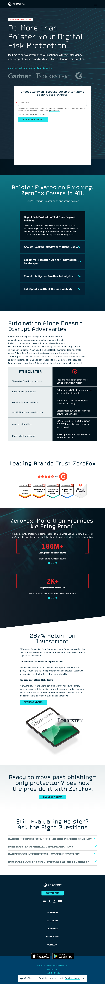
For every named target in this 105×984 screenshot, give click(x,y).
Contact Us (52, 893)
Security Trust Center (52, 973)
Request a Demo (33, 702)
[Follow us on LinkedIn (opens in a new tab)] (44, 901)
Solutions (52, 921)
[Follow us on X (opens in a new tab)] (49, 901)
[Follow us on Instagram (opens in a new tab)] (54, 901)
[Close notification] (83, 978)
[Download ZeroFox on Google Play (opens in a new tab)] (63, 956)
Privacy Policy (52, 969)
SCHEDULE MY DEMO (33, 119)
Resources (52, 937)
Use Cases (52, 929)
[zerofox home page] (17, 4)
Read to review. (72, 978)
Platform (52, 913)
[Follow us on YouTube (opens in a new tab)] (60, 901)
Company (52, 945)
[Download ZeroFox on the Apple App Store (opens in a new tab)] (40, 956)
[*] (52, 99)
